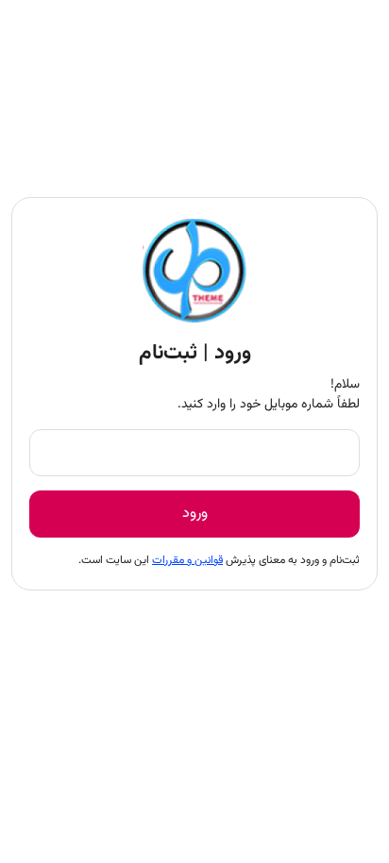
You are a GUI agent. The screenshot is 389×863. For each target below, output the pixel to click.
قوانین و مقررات (187, 560)
